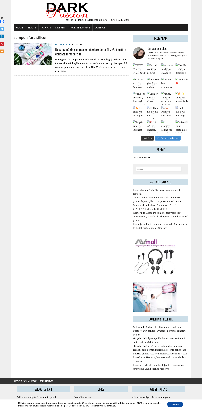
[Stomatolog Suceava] (155, 309)
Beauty (32, 27)
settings (111, 406)
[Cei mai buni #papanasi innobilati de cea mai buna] (167, 84)
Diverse (60, 27)
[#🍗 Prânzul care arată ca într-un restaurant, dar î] (167, 112)
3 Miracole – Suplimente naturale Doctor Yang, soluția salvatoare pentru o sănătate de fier (159, 330)
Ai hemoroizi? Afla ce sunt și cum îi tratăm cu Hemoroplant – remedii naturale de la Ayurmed (160, 357)
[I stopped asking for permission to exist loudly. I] (167, 126)
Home (19, 27)
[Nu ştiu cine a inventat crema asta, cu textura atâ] (139, 126)
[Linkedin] (2, 34)
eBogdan (137, 338)
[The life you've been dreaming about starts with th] (182, 69)
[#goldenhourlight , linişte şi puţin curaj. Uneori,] (139, 98)
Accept (175, 404)
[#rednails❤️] (182, 84)
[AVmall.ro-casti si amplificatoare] (155, 273)
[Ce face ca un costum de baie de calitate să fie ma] (182, 126)
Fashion (46, 27)
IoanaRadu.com (82, 397)
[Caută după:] (158, 168)
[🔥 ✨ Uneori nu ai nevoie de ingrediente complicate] (182, 98)
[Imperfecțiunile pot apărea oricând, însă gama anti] (153, 84)
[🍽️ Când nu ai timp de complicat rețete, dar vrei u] (153, 112)
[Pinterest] (2, 42)
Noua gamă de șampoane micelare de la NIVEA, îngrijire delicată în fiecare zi (90, 51)
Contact (100, 27)
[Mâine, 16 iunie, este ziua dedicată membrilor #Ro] (167, 98)
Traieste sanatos (79, 27)
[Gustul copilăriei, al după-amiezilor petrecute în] (153, 69)
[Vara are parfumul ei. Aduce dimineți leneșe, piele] (167, 69)
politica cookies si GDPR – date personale (139, 403)
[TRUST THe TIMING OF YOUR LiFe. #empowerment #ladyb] (139, 69)
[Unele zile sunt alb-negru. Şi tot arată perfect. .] (182, 112)
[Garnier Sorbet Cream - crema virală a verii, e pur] (153, 98)
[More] (2, 49)
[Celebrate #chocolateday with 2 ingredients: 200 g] (139, 84)
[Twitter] (2, 27)
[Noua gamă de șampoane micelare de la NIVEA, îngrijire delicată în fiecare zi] (33, 63)
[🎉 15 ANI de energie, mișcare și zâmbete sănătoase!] (153, 126)
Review (66, 45)
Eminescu (138, 365)
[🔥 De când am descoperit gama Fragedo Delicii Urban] (139, 112)
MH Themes (49, 381)
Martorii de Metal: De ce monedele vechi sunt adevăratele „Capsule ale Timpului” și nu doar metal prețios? (160, 216)
